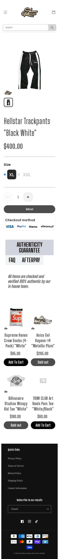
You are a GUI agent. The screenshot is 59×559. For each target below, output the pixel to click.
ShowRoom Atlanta (26, 553)
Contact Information (17, 488)
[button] (5, 12)
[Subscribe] (47, 509)
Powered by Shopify (38, 553)
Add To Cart (16, 362)
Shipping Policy (15, 480)
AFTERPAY (31, 260)
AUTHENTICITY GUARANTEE (29, 247)
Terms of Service (16, 466)
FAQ (12, 260)
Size (7, 164)
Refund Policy (14, 473)
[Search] (52, 27)
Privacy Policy (14, 458)
